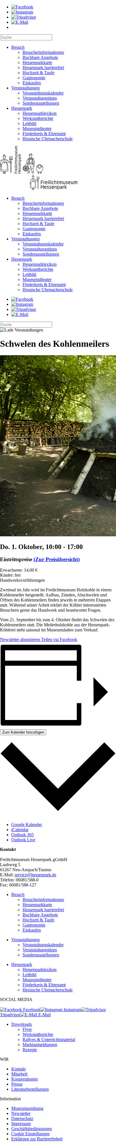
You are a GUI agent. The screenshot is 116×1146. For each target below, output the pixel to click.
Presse (17, 1084)
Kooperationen (24, 1079)
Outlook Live (23, 839)
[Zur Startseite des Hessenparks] (58, 168)
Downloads (21, 1024)
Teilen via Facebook (58, 639)
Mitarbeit (19, 1074)
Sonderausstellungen (41, 103)
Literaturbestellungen (30, 1089)
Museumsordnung (27, 1108)
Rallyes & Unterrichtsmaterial (49, 1039)
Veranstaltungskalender (43, 93)
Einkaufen (32, 82)
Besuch (17, 47)
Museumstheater (37, 128)
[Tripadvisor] (23, 17)
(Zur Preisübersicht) (57, 559)
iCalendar (19, 829)
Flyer (27, 1029)
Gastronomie (34, 77)
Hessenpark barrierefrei (43, 67)
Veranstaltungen (25, 87)
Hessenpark (21, 108)
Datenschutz (22, 1118)
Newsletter (20, 1113)
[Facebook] (22, 7)
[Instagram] (22, 12)
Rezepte (30, 1049)
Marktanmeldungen (40, 1044)
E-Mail (44, 1014)
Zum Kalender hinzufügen (23, 732)
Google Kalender (26, 824)
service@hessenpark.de (35, 874)
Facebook (31, 1009)
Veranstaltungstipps (40, 98)
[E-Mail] (19, 22)
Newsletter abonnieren (20, 639)
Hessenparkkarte (37, 62)
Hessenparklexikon (40, 113)
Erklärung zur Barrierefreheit (37, 1138)
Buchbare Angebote (40, 57)
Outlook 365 (22, 834)
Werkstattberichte (38, 118)
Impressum (21, 1123)
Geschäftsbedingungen (31, 1128)
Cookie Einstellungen (30, 1133)
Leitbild (29, 123)
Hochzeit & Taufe (38, 72)
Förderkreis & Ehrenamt (44, 133)
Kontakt (18, 1068)
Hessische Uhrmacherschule (48, 138)
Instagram (72, 1009)
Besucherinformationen (43, 52)
